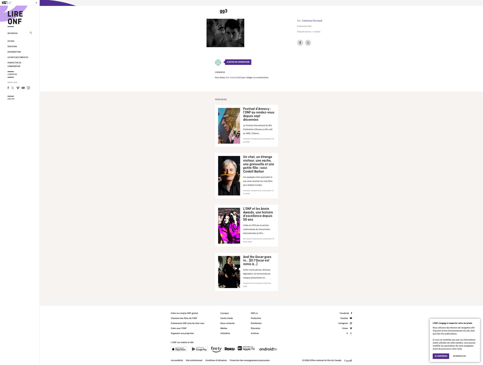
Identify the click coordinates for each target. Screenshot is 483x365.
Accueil (11, 41)
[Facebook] (8, 88)
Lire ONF (15, 18)
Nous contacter (227, 323)
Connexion (12, 74)
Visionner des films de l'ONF (184, 318)
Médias (223, 328)
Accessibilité (177, 360)
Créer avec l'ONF (179, 328)
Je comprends (440, 356)
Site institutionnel (194, 360)
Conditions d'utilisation (216, 360)
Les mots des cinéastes (18, 57)
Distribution (256, 323)
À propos (224, 313)
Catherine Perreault (312, 20)
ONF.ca (254, 313)
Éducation (12, 47)
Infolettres (225, 333)
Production (256, 318)
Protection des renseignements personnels (250, 360)
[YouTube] (23, 88)
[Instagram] (28, 88)
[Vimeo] (17, 88)
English (11, 99)
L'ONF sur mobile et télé (182, 342)
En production (14, 52)
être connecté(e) (233, 77)
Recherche (13, 33)
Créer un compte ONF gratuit (184, 313)
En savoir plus (459, 356)
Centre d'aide (226, 318)
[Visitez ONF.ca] (16, 2)
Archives (255, 333)
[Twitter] (12, 88)
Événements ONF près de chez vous (187, 323)
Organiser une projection (182, 333)
